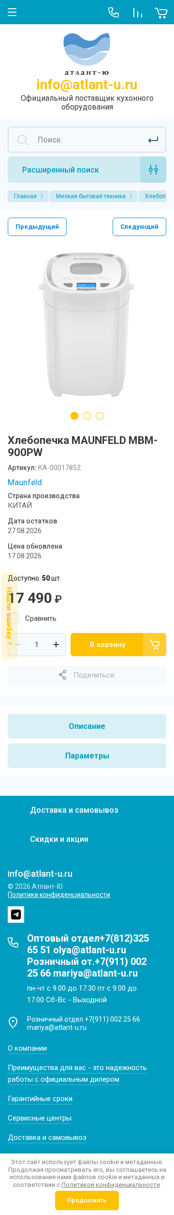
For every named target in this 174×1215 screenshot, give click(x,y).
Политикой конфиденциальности (110, 1184)
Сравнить (41, 618)
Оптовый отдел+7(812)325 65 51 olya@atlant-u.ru (88, 944)
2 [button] (87, 416)
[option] (87, 325)
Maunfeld (25, 482)
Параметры (87, 755)
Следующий (139, 226)
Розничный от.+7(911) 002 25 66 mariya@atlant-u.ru (86, 967)
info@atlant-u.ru (87, 85)
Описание (87, 726)
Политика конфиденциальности (59, 895)
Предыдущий (37, 226)
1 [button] (74, 416)
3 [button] (99, 416)
